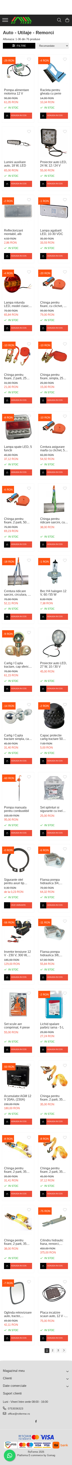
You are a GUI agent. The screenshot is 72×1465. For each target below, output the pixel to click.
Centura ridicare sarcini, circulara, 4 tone (17, 592)
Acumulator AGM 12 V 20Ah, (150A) (17, 1097)
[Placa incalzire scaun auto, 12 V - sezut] (54, 1293)
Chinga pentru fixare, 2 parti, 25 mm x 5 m (15, 376)
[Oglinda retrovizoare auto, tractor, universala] (18, 1293)
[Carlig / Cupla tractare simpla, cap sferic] (18, 716)
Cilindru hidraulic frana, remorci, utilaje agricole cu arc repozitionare (52, 1242)
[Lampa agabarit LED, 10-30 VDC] (54, 211)
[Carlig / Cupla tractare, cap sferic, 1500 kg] (18, 644)
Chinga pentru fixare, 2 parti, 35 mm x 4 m (51, 1097)
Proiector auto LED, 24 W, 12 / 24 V (53, 163)
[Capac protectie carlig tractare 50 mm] (54, 716)
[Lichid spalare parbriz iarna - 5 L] (54, 1004)
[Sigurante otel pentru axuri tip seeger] (18, 860)
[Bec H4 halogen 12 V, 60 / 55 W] (54, 572)
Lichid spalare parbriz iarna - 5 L (52, 1025)
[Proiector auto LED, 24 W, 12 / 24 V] (54, 143)
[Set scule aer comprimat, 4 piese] (18, 1004)
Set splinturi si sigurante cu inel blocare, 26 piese (52, 809)
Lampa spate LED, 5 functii (18, 448)
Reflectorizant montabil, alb (13, 232)
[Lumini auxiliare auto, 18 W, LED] (18, 143)
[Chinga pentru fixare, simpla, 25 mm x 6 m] (54, 355)
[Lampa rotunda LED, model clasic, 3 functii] (18, 283)
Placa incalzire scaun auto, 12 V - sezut (52, 1314)
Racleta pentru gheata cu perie (50, 91)
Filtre (20, 45)
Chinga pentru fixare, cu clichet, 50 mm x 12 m (53, 304)
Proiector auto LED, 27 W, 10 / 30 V (53, 665)
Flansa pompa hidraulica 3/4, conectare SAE (50, 881)
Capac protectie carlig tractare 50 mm (51, 737)
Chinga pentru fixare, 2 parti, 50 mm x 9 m (15, 520)
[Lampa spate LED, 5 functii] (18, 427)
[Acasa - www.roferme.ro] (21, 20)
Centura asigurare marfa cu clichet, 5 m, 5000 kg (52, 448)
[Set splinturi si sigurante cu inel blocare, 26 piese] (54, 788)
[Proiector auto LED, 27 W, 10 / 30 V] (54, 644)
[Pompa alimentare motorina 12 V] (18, 70)
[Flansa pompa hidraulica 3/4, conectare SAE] (54, 860)
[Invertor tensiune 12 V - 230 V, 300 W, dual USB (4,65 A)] (18, 932)
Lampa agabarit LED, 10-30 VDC (51, 232)
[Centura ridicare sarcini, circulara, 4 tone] (18, 572)
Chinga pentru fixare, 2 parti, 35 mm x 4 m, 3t (15, 1242)
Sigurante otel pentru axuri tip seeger (14, 881)
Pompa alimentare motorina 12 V (16, 91)
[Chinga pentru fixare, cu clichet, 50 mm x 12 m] (54, 283)
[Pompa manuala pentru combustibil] (18, 788)
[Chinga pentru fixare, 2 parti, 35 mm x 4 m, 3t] (18, 1221)
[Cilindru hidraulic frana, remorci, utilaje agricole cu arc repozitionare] (54, 1221)
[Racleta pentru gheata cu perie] (54, 70)
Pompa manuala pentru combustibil (16, 809)
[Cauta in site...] (59, 20)
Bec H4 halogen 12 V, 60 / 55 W (53, 592)
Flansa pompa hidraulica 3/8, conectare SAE (50, 953)
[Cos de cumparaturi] (67, 20)
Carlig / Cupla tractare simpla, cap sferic (17, 737)
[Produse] (5, 20)
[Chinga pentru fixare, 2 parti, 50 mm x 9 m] (18, 500)
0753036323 (15, 1408)
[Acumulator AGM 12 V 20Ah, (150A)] (18, 1077)
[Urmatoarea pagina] (63, 1350)
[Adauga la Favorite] (29, 59)
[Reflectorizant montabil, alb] (18, 211)
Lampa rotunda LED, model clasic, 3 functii (17, 304)
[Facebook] (36, 1421)
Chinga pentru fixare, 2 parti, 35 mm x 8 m (51, 1170)
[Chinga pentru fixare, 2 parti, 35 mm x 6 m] (18, 1149)
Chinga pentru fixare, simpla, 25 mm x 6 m (51, 376)
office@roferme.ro (18, 1413)
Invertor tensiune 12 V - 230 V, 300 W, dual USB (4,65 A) (17, 953)
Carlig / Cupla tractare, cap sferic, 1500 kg (17, 665)
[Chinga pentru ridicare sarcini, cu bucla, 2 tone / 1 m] (54, 500)
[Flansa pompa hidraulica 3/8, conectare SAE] (54, 932)
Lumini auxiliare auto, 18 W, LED (15, 163)
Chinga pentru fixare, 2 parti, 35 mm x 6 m (15, 1170)
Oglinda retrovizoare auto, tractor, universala (18, 1314)
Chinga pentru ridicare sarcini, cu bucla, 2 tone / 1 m (52, 520)
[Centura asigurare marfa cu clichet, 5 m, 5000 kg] (54, 427)
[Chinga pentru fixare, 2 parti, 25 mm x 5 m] (18, 355)
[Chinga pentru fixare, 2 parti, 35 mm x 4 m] (54, 1077)
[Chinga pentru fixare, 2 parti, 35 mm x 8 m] (54, 1149)
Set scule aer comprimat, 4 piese (17, 1025)
